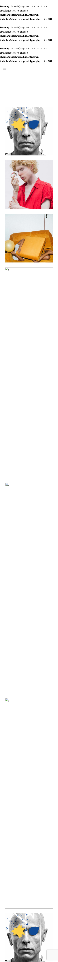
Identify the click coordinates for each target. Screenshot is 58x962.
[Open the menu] (4, 69)
